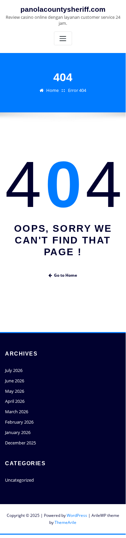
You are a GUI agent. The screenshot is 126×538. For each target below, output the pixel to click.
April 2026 (14, 401)
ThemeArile (65, 522)
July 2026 (13, 370)
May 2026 (14, 391)
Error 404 (77, 90)
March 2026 (16, 412)
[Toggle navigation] (63, 38)
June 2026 (14, 381)
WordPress (77, 515)
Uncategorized (19, 480)
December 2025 (20, 443)
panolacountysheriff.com (63, 9)
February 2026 (19, 422)
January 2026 (17, 432)
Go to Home (65, 275)
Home (52, 90)
